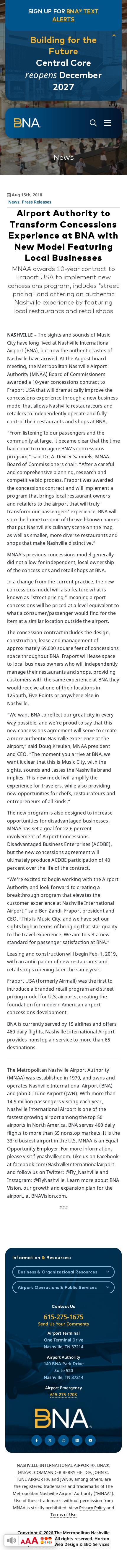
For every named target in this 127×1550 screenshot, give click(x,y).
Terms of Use (63, 1514)
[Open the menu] (107, 123)
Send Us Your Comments (63, 1324)
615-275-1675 (63, 1316)
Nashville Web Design (56, 1544)
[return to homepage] (27, 123)
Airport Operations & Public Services (57, 1287)
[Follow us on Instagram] (63, 1440)
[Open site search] (93, 123)
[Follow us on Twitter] (50, 1440)
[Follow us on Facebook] (36, 1440)
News (13, 202)
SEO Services (96, 1544)
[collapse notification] (114, 35)
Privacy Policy (92, 1507)
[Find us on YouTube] (90, 1440)
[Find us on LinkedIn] (77, 1440)
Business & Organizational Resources (57, 1272)
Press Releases (36, 202)
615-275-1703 (63, 1394)
